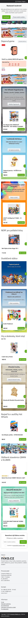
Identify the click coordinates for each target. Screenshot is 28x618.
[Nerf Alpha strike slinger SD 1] (14, 239)
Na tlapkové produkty (14, 150)
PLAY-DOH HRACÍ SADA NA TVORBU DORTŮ (13, 522)
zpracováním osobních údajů (19, 545)
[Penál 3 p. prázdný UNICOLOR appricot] (14, 50)
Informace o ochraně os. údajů (8, 607)
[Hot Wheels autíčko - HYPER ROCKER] (14, 426)
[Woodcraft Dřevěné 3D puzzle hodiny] (14, 391)
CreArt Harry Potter (7, 357)
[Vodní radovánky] (14, 32)
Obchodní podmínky (6, 604)
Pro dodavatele (4, 609)
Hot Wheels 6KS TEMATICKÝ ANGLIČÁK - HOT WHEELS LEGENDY (13, 125)
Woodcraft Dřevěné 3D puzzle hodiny (13, 400)
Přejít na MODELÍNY (14, 501)
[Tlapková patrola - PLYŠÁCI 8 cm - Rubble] (14, 162)
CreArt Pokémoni (8, 324)
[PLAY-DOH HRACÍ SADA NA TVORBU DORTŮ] (14, 512)
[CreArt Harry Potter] (14, 348)
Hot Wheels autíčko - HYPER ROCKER (12, 435)
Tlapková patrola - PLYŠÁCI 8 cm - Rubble (12, 171)
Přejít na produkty (14, 303)
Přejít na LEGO (14, 197)
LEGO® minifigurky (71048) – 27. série (12, 219)
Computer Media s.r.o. (15, 614)
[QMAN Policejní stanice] (14, 449)
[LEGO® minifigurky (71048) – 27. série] (14, 209)
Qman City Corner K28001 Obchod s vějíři (13, 478)
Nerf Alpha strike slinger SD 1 (10, 248)
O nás (2, 602)
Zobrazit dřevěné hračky (14, 379)
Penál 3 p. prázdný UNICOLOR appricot (12, 59)
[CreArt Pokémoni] (14, 315)
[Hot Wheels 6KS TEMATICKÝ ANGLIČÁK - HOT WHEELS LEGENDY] (14, 116)
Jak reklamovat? (5, 605)
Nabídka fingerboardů (14, 104)
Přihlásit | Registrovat (22, 1)
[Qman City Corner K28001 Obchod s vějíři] (14, 469)
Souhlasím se (16, 545)
